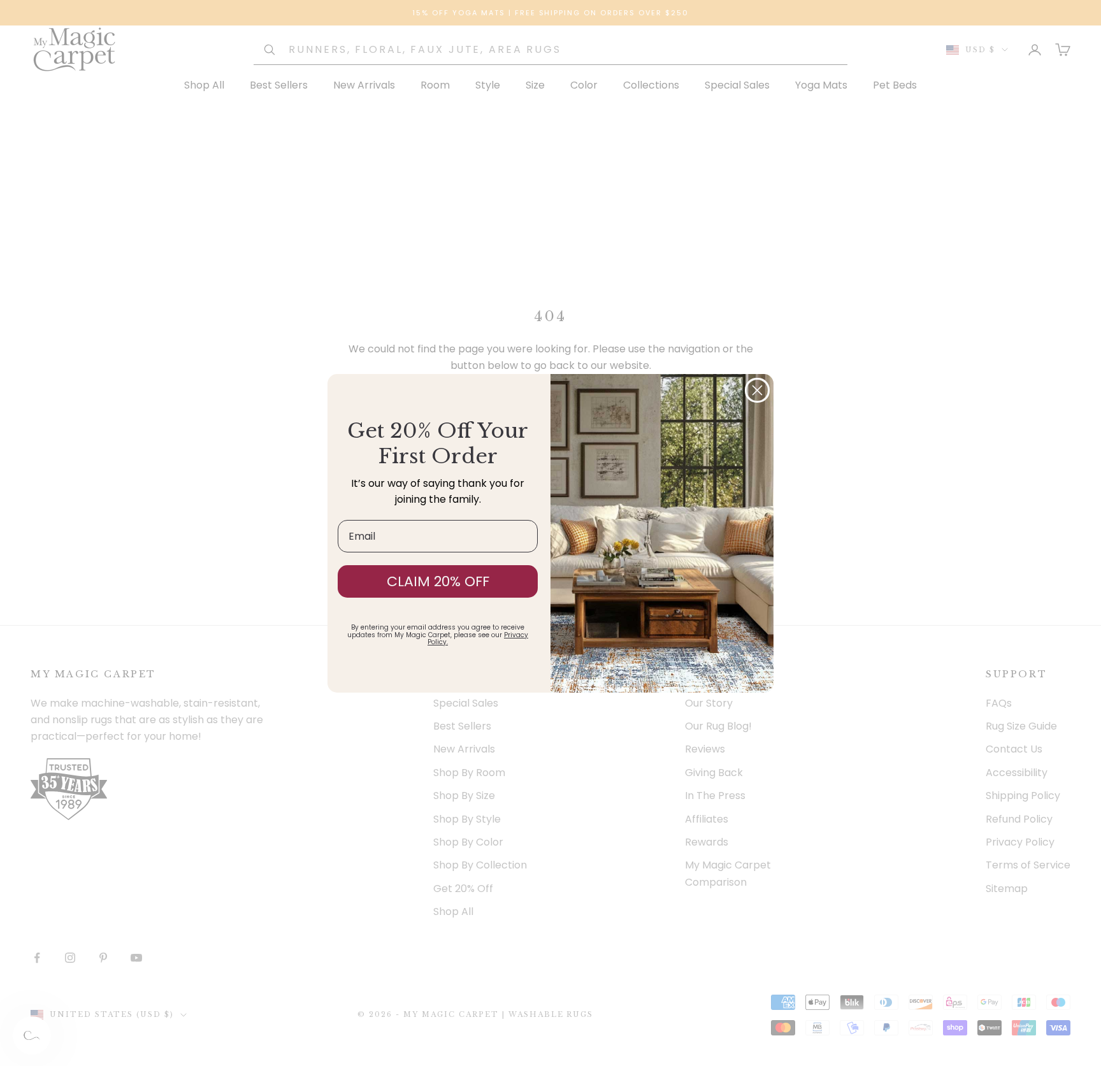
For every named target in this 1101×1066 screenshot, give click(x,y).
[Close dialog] (757, 390)
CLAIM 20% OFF (438, 581)
